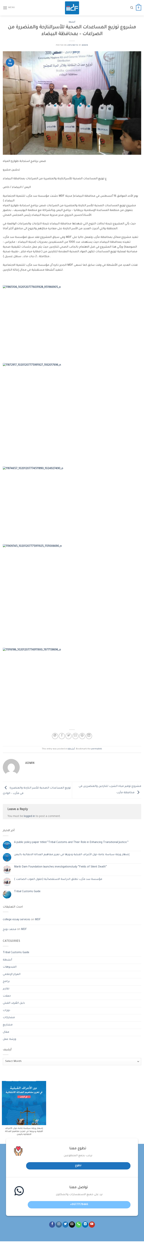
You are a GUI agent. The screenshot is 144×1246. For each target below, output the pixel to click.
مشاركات (9, 1017)
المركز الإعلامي (11, 974)
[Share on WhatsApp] (55, 736)
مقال (6, 1032)
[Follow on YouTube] (92, 1224)
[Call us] (79, 1224)
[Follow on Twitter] (65, 1224)
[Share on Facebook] (62, 736)
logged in (29, 816)
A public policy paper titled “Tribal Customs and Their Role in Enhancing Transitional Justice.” (71, 842)
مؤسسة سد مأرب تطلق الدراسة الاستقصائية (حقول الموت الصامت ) (58, 879)
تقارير (6, 988)
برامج (6, 981)
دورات (6, 1010)
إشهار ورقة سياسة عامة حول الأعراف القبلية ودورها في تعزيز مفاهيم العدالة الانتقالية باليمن (71, 854)
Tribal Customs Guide (27, 891)
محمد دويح (9, 929)
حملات (7, 996)
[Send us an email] (72, 1224)
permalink (96, 749)
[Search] (131, 7)
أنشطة (72, 22)
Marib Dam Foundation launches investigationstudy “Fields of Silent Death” (60, 867)
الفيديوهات (9, 967)
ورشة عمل (9, 1039)
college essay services (16, 919)
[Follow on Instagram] (59, 1224)
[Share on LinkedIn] (89, 736)
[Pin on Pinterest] (82, 736)
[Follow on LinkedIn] (85, 1224)
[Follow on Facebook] (52, 1224)
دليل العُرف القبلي (14, 1003)
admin (85, 45)
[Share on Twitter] (68, 736)
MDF (38, 919)
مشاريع (8, 1025)
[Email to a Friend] (75, 736)
